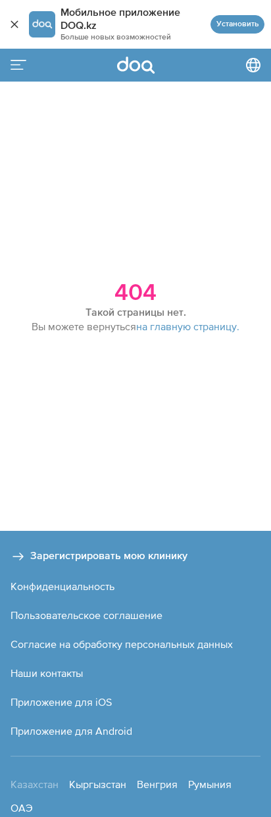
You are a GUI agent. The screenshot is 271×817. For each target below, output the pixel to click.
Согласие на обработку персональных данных (122, 644)
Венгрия (157, 784)
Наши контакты (47, 673)
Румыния (210, 784)
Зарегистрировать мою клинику (108, 556)
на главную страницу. (187, 326)
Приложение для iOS (61, 702)
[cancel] (14, 24)
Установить (237, 24)
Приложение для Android (71, 731)
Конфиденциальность (62, 586)
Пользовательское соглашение (86, 615)
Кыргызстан (97, 784)
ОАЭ (22, 808)
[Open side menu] (18, 65)
